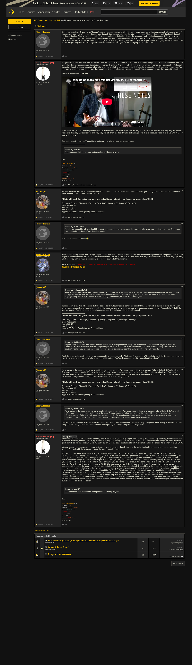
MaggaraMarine (42, 63)
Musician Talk (54, 20)
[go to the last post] (182, 542)
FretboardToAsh (43, 255)
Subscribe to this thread (42, 530)
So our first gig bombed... (59, 554)
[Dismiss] (182, 3)
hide (135, 543)
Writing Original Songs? (58, 547)
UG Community (40, 20)
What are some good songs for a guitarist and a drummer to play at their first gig (83, 540)
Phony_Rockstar (43, 32)
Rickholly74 (41, 191)
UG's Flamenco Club (73, 266)
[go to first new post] (46, 540)
